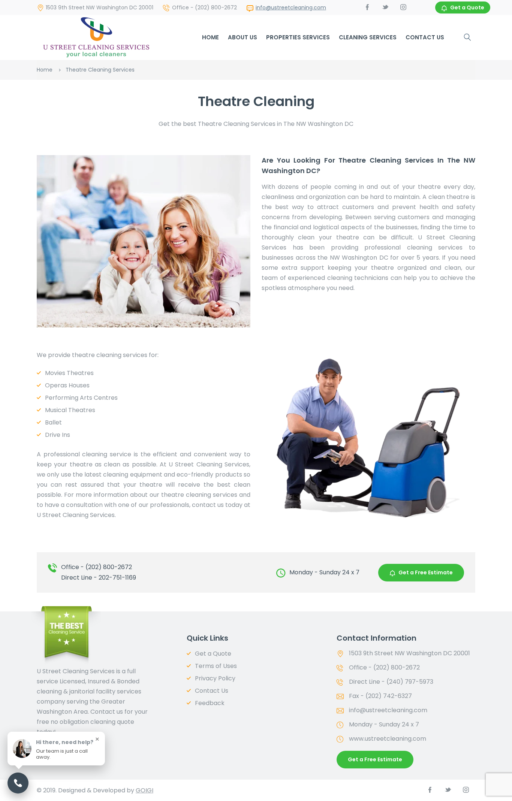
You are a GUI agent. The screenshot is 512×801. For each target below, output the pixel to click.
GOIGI (144, 790)
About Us (242, 37)
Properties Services (298, 37)
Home (210, 37)
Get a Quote (467, 7)
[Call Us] (17, 783)
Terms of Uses (216, 666)
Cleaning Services (368, 37)
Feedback (210, 703)
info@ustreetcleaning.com (291, 7)
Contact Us (425, 37)
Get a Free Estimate (425, 572)
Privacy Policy (215, 678)
